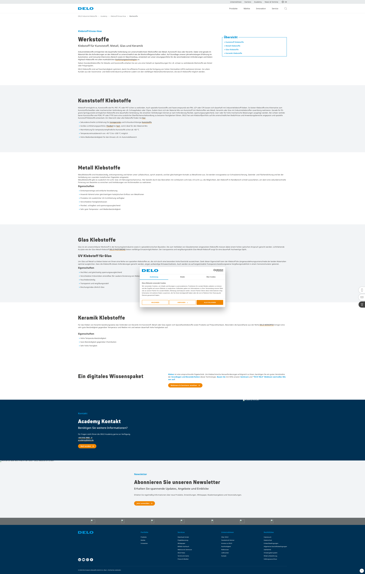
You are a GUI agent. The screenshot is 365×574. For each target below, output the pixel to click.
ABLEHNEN (155, 302)
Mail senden (86, 446)
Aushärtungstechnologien (126, 59)
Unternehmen (236, 2)
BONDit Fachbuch (183, 546)
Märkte (247, 8)
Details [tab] (182, 277)
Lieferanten (225, 553)
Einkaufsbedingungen (271, 543)
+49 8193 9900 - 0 (85, 437)
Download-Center (183, 537)
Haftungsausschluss (270, 559)
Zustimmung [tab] (154, 277)
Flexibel (109, 126)
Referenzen (225, 549)
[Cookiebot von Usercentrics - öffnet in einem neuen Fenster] (215, 270)
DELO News (181, 553)
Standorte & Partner (227, 540)
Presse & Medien (183, 559)
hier (144, 118)
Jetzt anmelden (143, 503)
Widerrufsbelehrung (270, 556)
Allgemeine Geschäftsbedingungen (275, 546)
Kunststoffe (147, 122)
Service (275, 8)
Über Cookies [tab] (211, 277)
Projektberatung (183, 540)
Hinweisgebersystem (270, 553)
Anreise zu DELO (226, 543)
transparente (115, 122)
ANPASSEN (181, 302)
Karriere (248, 2)
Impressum (267, 537)
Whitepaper (181, 543)
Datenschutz (268, 540)
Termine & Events (183, 556)
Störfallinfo (267, 549)
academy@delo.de (86, 440)
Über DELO (224, 537)
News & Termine (271, 2)
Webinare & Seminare (185, 549)
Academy (258, 2)
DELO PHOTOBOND (118, 249)
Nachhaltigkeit (226, 546)
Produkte (233, 8)
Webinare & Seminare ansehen (184, 385)
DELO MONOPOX (267, 325)
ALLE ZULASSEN (210, 302)
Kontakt (223, 556)
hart (118, 126)
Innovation (261, 8)
